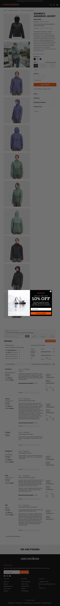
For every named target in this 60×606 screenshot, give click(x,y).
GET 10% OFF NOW (41, 313)
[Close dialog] (50, 291)
